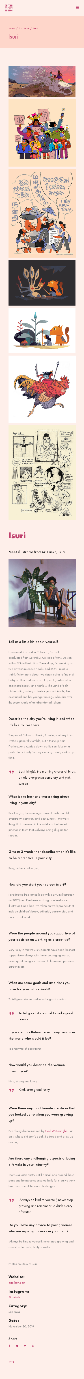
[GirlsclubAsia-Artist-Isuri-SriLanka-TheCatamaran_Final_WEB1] (42, 213)
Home (12, 28)
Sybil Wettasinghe (56, 1131)
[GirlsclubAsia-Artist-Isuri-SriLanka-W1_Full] (42, 331)
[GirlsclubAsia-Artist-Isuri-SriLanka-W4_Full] (42, 283)
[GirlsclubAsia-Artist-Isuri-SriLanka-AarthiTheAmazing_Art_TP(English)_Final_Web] (42, 81)
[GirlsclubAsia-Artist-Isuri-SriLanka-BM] (42, 389)
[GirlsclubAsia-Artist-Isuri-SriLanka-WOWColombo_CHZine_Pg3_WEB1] (42, 472)
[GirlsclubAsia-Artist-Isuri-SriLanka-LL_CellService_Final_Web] (42, 133)
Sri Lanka (24, 28)
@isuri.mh (14, 1297)
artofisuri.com (17, 1283)
